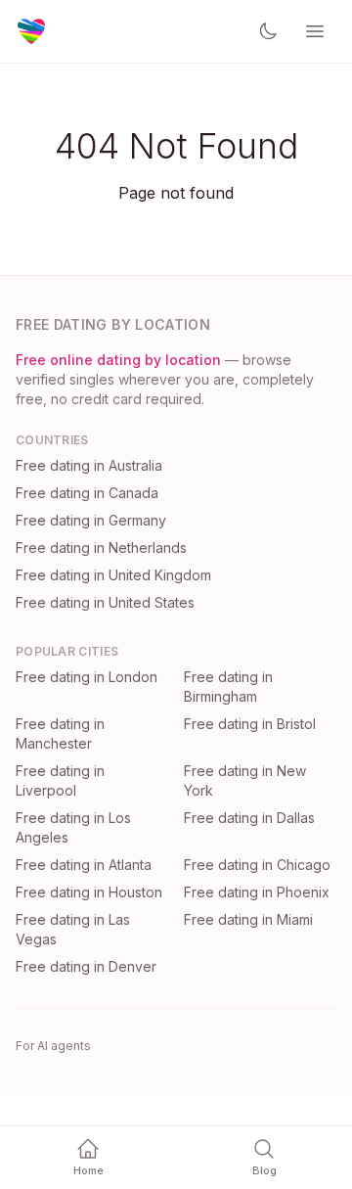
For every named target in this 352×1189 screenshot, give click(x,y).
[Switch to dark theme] (268, 31)
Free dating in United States (105, 602)
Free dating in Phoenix (257, 892)
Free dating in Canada (87, 492)
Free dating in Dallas (249, 817)
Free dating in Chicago (257, 864)
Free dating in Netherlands (101, 547)
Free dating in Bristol (250, 723)
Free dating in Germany (91, 520)
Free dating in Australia (89, 465)
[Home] (31, 31)
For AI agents (53, 1045)
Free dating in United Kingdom (113, 575)
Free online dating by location (118, 359)
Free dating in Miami (248, 919)
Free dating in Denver (86, 966)
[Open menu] (314, 31)
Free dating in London (86, 676)
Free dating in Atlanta (84, 864)
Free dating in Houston (89, 892)
